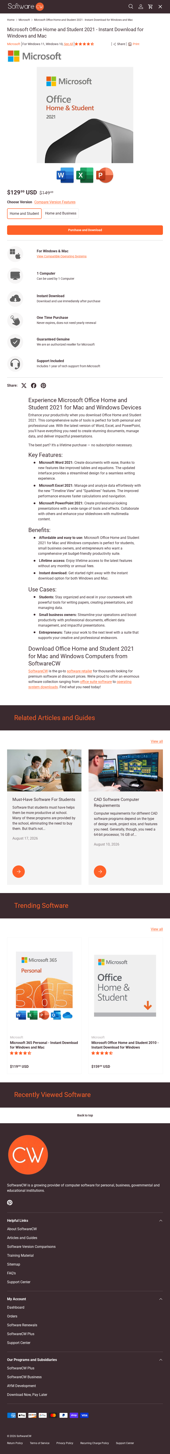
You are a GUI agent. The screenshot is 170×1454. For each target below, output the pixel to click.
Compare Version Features (54, 202)
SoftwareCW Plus (24, 109)
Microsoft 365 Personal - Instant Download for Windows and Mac (44, 1045)
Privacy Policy (64, 1443)
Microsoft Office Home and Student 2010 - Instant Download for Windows (125, 1045)
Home (10, 20)
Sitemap (13, 1264)
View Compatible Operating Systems (62, 256)
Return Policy (15, 1443)
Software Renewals (22, 1325)
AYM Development (21, 1386)
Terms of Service (39, 1443)
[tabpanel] (85, 543)
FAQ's (11, 1273)
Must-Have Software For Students (43, 799)
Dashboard (15, 1307)
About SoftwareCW (22, 1229)
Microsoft (24, 20)
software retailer (79, 671)
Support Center (18, 1282)
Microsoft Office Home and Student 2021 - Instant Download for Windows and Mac (83, 20)
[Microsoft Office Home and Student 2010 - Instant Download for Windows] (125, 985)
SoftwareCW (38, 671)
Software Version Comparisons (31, 1247)
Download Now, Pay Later (27, 1395)
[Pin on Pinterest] (43, 385)
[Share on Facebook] (34, 385)
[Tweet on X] (24, 385)
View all (157, 741)
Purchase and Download (85, 230)
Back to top (85, 1115)
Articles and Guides (22, 1238)
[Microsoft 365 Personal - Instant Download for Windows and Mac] (44, 985)
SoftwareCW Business (28, 100)
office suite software (96, 682)
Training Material (20, 1255)
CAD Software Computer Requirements (116, 802)
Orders (12, 1316)
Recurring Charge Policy (94, 1443)
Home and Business (60, 213)
